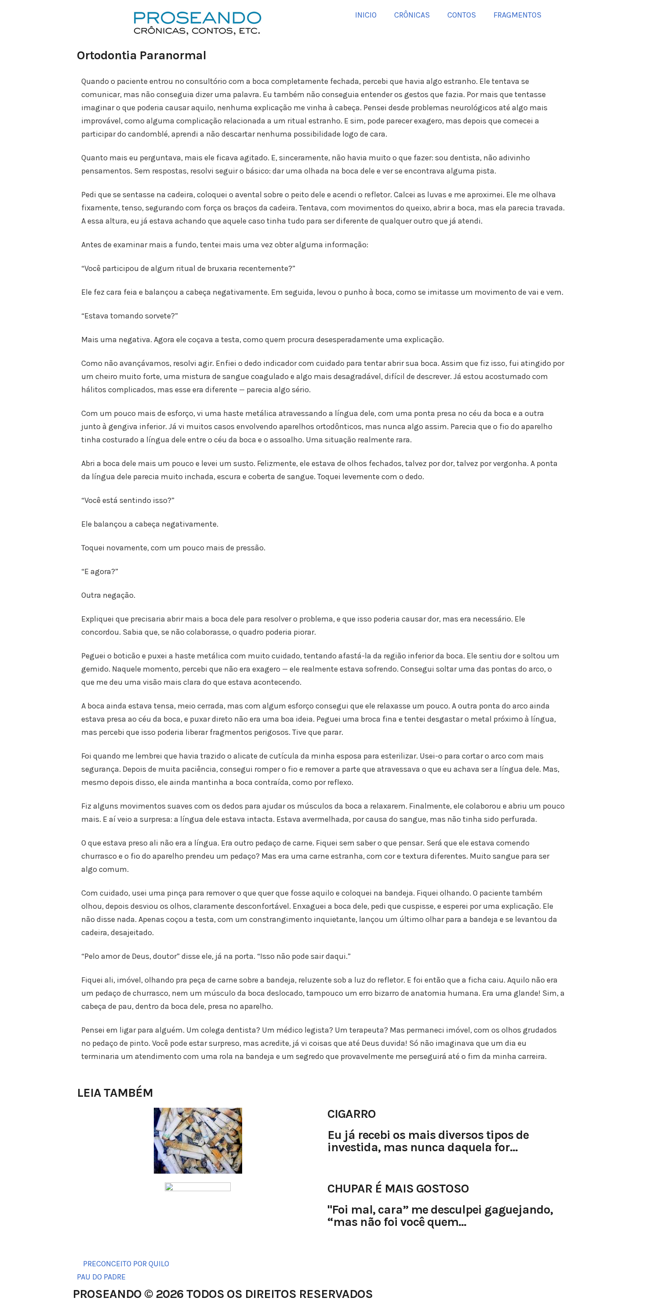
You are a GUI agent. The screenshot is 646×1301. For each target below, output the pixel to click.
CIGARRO (351, 1113)
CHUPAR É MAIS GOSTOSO (398, 1188)
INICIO (366, 15)
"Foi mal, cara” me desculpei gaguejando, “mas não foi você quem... (440, 1215)
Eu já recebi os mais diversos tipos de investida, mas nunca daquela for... (428, 1141)
